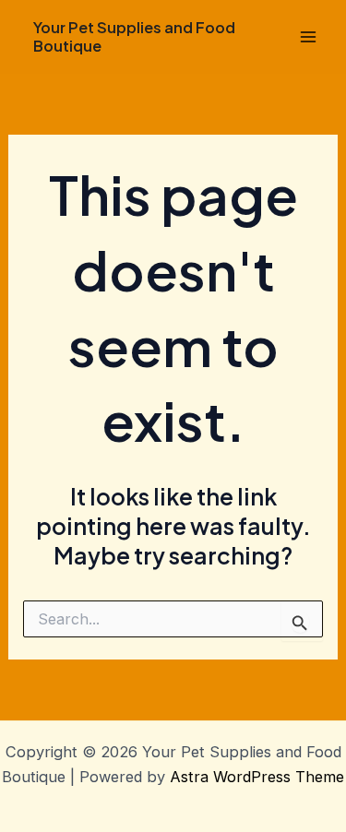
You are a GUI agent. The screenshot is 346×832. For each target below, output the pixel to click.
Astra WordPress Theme (257, 776)
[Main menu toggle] (308, 37)
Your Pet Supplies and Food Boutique (134, 36)
